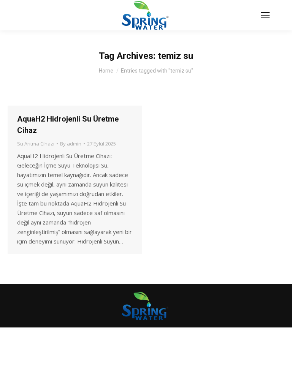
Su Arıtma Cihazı (35, 143)
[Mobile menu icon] (265, 15)
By (70, 143)
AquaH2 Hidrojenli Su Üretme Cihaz (68, 124)
